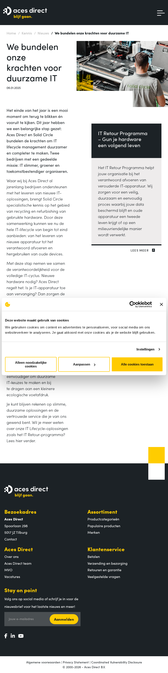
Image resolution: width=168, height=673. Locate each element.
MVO (8, 569)
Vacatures (12, 576)
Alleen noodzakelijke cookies (31, 364)
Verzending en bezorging (108, 563)
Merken (94, 532)
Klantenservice (106, 548)
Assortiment (102, 511)
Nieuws (41, 33)
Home (11, 33)
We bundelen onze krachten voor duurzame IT (90, 33)
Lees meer (140, 250)
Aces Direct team (18, 563)
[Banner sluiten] (161, 304)
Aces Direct (18, 548)
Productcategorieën (103, 519)
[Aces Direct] (25, 13)
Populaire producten (104, 525)
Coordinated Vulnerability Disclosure (116, 662)
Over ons (11, 556)
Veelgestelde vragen (104, 576)
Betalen (94, 556)
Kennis (25, 33)
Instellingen (145, 349)
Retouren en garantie (104, 569)
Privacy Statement (76, 662)
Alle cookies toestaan (137, 364)
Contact (10, 539)
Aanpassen (81, 364)
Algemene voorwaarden (43, 662)
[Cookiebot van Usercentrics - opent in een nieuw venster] (133, 304)
